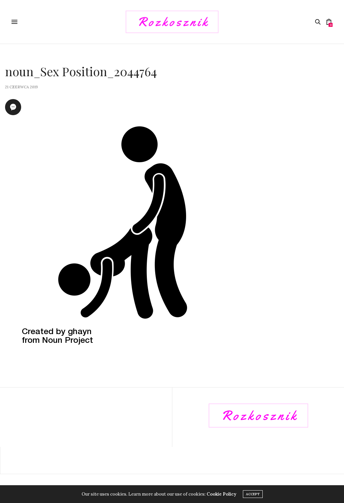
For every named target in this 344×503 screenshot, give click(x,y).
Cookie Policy (221, 494)
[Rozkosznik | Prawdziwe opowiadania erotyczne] (172, 22)
